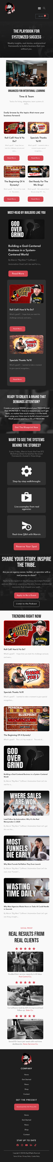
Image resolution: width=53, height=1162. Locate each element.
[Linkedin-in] (31, 1145)
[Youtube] (26, 1145)
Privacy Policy (27, 1156)
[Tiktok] (35, 1145)
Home (26, 1075)
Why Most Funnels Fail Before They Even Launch (22, 864)
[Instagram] (22, 1145)
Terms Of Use (18, 1156)
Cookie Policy (36, 1156)
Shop (26, 1089)
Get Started (26, 1079)
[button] (39, 8)
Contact (26, 1094)
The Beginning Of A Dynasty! (17, 735)
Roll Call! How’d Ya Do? (22, 310)
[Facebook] (17, 1145)
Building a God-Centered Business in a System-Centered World (24, 250)
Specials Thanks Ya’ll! (21, 360)
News (26, 1084)
